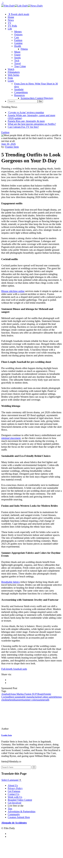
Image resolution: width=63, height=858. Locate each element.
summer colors (30, 699)
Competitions (21, 92)
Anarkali (5, 694)
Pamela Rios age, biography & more (26, 121)
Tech (16, 60)
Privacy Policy (15, 788)
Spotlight (18, 89)
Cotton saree (47, 696)
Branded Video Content (20, 800)
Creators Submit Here (19, 817)
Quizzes (18, 34)
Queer (17, 54)
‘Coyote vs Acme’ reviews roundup (26, 112)
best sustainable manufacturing (25, 696)
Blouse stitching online (13, 291)
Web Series (13, 75)
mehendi (10, 699)
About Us (13, 785)
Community (14, 814)
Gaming (18, 43)
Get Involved (14, 802)
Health (17, 46)
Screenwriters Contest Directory (37, 98)
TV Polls (12, 25)
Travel (17, 63)
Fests (10, 78)
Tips (10, 808)
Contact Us (13, 794)
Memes (18, 31)
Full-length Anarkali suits (14, 669)
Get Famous (14, 791)
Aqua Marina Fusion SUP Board (27, 694)
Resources (19, 95)
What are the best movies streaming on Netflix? (32, 124)
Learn (11, 80)
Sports (17, 57)
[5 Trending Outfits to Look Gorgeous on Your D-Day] (23, 728)
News (11, 20)
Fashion (18, 40)
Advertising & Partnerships (21, 811)
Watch (11, 69)
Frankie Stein (12, 146)
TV (9, 23)
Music (17, 51)
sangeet (19, 699)
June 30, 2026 (8, 144)
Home (11, 17)
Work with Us (15, 797)
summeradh (43, 699)
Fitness (24, 49)
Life (10, 28)
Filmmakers (14, 72)
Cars (16, 37)
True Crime (20, 66)
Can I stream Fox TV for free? (23, 127)
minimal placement (11, 438)
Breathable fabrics (10, 582)
